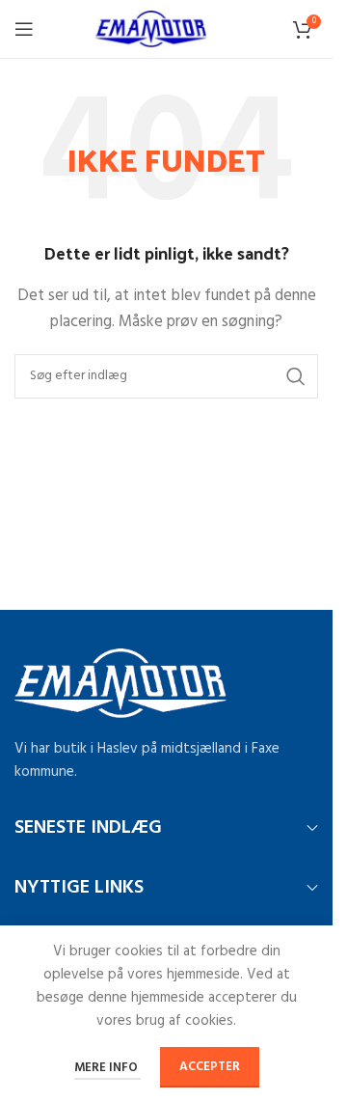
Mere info (107, 1068)
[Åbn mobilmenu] (24, 29)
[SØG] (296, 376)
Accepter (209, 1067)
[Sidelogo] (166, 29)
